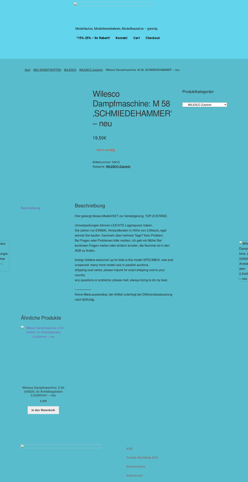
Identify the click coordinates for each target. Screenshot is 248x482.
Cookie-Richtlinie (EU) (142, 457)
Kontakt (121, 38)
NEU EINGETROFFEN (47, 70)
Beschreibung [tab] (30, 208)
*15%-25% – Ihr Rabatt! (93, 38)
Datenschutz (135, 466)
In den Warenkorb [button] (43, 410)
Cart (136, 38)
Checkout (153, 38)
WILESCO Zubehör (91, 70)
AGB (129, 449)
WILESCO (70, 70)
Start (27, 70)
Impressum (134, 475)
